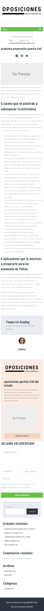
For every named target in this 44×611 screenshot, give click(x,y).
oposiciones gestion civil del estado (21, 383)
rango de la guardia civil (13, 533)
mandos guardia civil (12, 541)
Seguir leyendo (22, 436)
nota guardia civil (11, 545)
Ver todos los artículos (23, 36)
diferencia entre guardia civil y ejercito (19, 529)
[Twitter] (31, 22)
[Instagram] (36, 22)
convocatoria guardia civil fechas (17, 537)
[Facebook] (41, 22)
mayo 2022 (8, 575)
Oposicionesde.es (14, 602)
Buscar (9, 507)
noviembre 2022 (10, 571)
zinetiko (22, 349)
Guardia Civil (9, 589)
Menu (5, 29)
